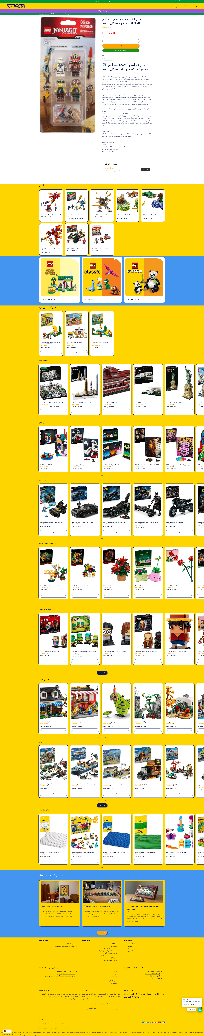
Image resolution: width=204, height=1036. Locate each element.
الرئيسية (41, 14)
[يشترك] (115, 1008)
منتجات (47, 14)
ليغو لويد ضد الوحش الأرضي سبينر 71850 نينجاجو (126, 215)
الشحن (109, 36)
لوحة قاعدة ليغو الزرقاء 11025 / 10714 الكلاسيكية (114, 852)
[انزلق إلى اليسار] (98, 418)
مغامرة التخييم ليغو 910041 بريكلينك (174, 722)
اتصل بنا (72, 944)
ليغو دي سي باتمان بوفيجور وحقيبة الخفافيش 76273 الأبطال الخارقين (146, 523)
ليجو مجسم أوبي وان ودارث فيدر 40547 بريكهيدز (146, 651)
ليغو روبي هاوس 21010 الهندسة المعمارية (112, 402)
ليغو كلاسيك (87, 299)
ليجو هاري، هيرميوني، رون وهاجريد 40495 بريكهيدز (114, 651)
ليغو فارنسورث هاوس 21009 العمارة (143, 402)
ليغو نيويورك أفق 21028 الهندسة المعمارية (81, 402)
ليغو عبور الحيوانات (47, 299)
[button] (3, 6)
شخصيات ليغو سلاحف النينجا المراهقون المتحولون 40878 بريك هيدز (84, 652)
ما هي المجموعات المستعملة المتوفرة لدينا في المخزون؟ (59, 976)
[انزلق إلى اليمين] (105, 418)
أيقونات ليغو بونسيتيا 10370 (109, 585)
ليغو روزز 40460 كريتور (171, 585)
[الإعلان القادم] (201, 1)
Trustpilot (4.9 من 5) (154, 971)
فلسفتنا (130, 946)
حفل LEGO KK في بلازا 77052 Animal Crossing (75, 343)
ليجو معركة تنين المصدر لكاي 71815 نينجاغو (51, 214)
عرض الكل (102, 672)
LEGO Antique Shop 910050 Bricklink (48, 722)
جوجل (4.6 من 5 (155, 978)
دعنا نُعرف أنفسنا (132, 944)
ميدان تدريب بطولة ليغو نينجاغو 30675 (100, 248)
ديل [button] (105, 157)
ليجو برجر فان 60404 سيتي (141, 784)
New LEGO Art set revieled (52, 906)
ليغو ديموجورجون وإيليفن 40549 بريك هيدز (49, 651)
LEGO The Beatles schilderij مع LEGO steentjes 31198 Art (147, 465)
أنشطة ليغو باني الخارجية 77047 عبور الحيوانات (100, 343)
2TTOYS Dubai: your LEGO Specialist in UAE (51, 1028)
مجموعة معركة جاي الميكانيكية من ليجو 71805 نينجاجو (76, 215)
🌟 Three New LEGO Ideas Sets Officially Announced (143, 907)
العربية (178, 1)
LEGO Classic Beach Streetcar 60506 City (112, 784)
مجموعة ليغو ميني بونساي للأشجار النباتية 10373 (51, 585)
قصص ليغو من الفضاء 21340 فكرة (111, 465)
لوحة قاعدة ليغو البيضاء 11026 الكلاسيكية (49, 852)
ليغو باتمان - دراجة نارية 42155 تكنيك (174, 522)
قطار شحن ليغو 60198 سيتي (46, 784)
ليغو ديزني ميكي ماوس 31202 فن (79, 465)
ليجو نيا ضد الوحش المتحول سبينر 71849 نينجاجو (152, 215)
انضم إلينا (130, 951)
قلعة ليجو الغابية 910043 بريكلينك (142, 722)
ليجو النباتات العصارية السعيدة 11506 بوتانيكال (145, 585)
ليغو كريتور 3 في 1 (131, 299)
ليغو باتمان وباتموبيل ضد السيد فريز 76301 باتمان (51, 522)
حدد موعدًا (58, 946)
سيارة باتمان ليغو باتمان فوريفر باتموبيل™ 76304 (114, 522)
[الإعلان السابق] (3, 1)
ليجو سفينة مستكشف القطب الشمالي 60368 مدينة (83, 784)
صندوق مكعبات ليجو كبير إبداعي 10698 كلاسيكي (83, 852)
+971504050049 (108, 960)
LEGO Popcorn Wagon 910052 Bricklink (80, 722)
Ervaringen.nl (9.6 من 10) (152, 974)
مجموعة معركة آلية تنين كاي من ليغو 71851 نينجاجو (51, 249)
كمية (103, 55)
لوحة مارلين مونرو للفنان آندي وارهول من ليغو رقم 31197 (179, 465)
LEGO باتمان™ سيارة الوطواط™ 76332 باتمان (82, 522)
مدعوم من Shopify (64, 1028)
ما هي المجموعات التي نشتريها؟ (66, 974)
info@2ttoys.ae (113, 958)
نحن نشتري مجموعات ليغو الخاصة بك (64, 971)
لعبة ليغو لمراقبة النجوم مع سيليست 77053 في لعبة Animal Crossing (50, 343)
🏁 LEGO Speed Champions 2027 (97, 906)
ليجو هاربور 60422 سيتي (171, 784)
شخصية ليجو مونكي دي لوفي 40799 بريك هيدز (176, 651)
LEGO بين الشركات (133, 948)
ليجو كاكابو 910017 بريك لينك (109, 722)
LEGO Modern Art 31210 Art (46, 465)
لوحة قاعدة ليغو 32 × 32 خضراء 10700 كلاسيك (145, 852)
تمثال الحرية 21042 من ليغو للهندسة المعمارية (176, 402)
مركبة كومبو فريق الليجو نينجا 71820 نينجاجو (76, 248)
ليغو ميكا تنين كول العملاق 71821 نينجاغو (101, 214)
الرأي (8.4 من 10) (155, 976)
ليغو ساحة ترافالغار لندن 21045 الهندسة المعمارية (51, 402)
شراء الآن (120, 46)
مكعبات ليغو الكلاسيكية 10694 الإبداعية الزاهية (176, 852)
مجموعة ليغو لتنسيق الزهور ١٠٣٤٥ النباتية (81, 585)
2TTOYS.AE (114, 944)
